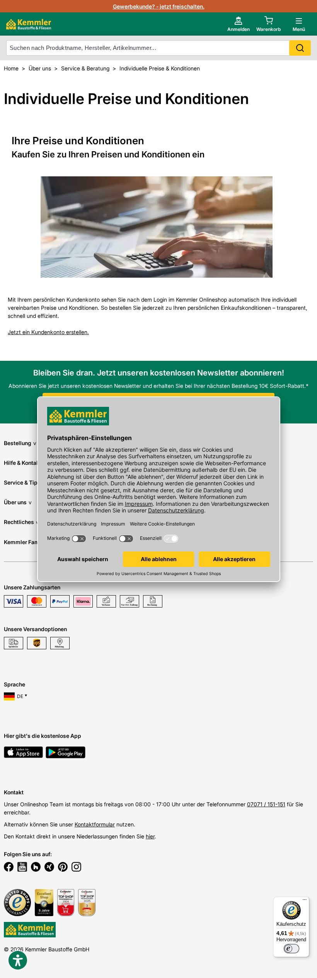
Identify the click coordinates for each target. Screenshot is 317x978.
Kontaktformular (95, 824)
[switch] (291, 948)
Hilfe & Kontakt (25, 462)
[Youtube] (22, 868)
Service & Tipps (26, 482)
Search (300, 48)
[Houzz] (36, 868)
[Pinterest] (63, 868)
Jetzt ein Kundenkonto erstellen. (48, 332)
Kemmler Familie (28, 542)
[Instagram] (76, 868)
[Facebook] (9, 868)
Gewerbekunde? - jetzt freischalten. (159, 6)
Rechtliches (21, 522)
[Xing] (49, 868)
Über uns (18, 502)
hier (150, 836)
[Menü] (304, 901)
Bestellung (20, 443)
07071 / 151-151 (266, 804)
